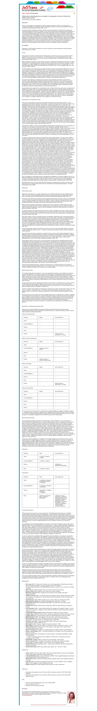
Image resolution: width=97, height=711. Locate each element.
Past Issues (36, 704)
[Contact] (55, 2)
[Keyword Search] (71, 7)
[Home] (30, 3)
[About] (49, 2)
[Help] (63, 2)
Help (65, 704)
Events (55, 704)
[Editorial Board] (36, 2)
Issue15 (27, 13)
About (58, 704)
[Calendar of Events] (42, 2)
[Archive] (59, 7)
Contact (62, 704)
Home (23, 13)
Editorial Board (50, 704)
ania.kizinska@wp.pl (27, 695)
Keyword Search (42, 704)
